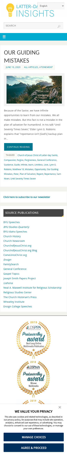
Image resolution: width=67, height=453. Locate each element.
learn (30, 164)
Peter (16, 173)
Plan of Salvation (28, 173)
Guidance (8, 164)
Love (46, 164)
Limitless (38, 164)
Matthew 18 (18, 169)
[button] (60, 407)
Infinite (24, 164)
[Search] (59, 26)
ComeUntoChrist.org (15, 255)
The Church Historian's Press (20, 297)
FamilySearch (11, 264)
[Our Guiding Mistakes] (34, 89)
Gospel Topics (11, 273)
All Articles (31, 67)
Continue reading (18, 147)
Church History (12, 236)
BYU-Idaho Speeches (15, 231)
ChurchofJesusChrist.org (17, 245)
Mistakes (29, 169)
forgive (20, 160)
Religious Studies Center (17, 292)
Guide (17, 164)
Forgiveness (30, 160)
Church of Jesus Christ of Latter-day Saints (38, 155)
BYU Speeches (11, 222)
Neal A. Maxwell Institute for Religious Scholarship (32, 287)
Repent (40, 173)
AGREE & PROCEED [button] (33, 448)
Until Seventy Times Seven (23, 178)
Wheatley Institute (13, 301)
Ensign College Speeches (17, 306)
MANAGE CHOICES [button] (34, 437)
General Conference (47, 160)
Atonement (46, 67)
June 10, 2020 (13, 67)
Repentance (50, 173)
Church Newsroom (14, 240)
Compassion (10, 160)
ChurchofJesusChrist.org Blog (20, 250)
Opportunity (40, 169)
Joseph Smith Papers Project (19, 278)
